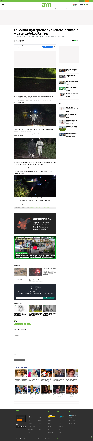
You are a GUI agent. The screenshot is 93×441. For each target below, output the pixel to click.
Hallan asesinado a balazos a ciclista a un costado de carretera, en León (34, 278)
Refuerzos (49, 423)
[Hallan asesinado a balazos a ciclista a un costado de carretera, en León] (35, 272)
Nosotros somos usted (52, 438)
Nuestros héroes (50, 422)
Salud (59, 429)
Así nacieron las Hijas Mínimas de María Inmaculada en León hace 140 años (35, 314)
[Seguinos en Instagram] (23, 427)
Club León (49, 420)
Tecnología (39, 428)
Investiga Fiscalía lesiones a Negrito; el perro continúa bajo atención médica (72, 71)
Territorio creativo (61, 422)
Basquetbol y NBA (51, 428)
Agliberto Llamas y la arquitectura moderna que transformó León (20, 314)
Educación (60, 431)
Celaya (31, 8)
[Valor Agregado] (72, 416)
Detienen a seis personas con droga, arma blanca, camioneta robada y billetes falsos (72, 135)
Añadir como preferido (47, 46)
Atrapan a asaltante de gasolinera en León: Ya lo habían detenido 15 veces (72, 77)
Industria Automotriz (72, 420)
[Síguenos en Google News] (25, 427)
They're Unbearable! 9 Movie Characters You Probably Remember (45, 395)
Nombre (15, 348)
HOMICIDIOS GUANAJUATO (19, 324)
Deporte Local (50, 432)
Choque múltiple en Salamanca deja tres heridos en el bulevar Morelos (72, 116)
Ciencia (39, 426)
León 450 (70, 8)
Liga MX (49, 419)
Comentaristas (50, 425)
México (29, 431)
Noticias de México (53, 411)
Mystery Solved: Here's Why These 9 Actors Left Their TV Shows (58, 379)
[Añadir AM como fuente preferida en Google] (75, 5)
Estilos (60, 423)
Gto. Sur (29, 428)
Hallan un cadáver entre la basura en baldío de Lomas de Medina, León (20, 278)
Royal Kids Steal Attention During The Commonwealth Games (21, 395)
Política (39, 419)
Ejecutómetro (40, 422)
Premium (39, 417)
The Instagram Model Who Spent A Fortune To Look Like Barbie (33, 379)
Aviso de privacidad (35, 438)
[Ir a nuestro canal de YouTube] (21, 427)
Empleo (70, 425)
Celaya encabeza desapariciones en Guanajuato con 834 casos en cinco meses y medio (72, 109)
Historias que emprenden (72, 419)
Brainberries (21, 383)
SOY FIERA (49, 8)
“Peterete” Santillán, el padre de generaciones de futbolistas (49, 314)
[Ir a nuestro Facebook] (17, 427)
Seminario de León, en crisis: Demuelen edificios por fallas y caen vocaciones (72, 128)
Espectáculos (55, 8)
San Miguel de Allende (31, 426)
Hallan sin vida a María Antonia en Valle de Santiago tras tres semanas (72, 95)
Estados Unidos (30, 429)
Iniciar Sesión (81, 1)
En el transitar (61, 426)
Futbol (49, 417)
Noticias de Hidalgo (73, 411)
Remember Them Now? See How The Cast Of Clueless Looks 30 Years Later (71, 379)
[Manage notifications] (91, 437)
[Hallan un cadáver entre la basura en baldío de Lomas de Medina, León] (20, 272)
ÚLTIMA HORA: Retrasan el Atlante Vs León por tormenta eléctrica (72, 89)
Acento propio (61, 419)
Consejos (60, 432)
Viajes (59, 428)
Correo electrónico (39, 348)
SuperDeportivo (43, 8)
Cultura (60, 420)
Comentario (16, 335)
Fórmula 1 (49, 431)
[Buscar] (1, 1)
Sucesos (61, 8)
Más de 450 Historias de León (19, 303)
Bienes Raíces (71, 422)
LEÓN (25, 324)
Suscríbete (86, 1)
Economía (70, 417)
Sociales (60, 425)
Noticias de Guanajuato (63, 411)
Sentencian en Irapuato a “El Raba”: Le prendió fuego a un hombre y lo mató (71, 122)
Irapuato (36, 8)
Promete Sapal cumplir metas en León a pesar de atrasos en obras (72, 83)
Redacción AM (21, 40)
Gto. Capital (30, 425)
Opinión (65, 8)
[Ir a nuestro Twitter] (19, 427)
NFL (49, 429)
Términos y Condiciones (41, 438)
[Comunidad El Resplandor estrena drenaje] (50, 271)
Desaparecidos (40, 425)
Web (15, 354)
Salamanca (30, 423)
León (28, 8)
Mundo (29, 432)
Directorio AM (47, 438)
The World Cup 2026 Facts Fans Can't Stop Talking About (33, 395)
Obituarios (60, 434)
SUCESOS (28, 324)
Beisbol (49, 426)
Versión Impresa (58, 438)
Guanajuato (23, 8)
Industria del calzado (72, 423)
